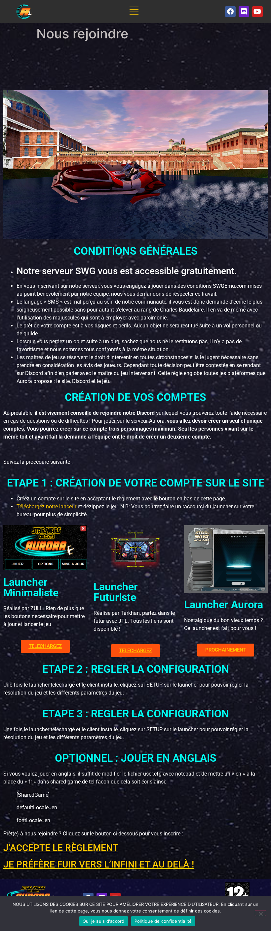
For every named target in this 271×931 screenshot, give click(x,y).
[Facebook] (230, 11)
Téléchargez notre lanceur (46, 506)
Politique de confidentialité (163, 921)
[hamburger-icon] (134, 11)
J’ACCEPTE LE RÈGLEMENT (60, 847)
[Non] (260, 913)
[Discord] (244, 11)
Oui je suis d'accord (104, 921)
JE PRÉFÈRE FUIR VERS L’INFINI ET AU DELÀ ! (98, 864)
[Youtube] (257, 11)
